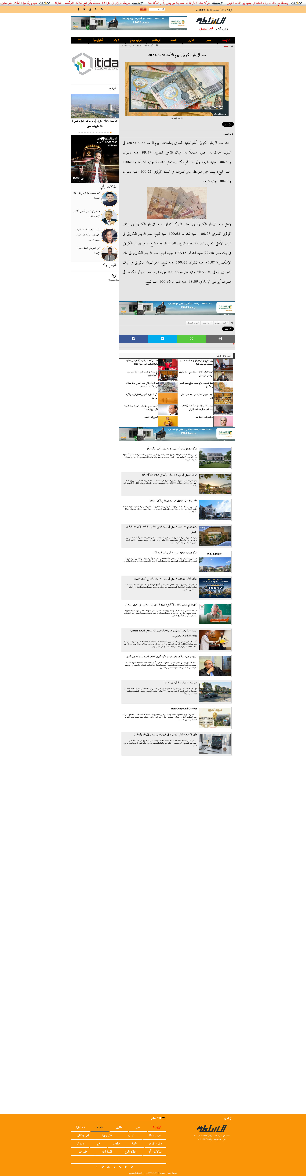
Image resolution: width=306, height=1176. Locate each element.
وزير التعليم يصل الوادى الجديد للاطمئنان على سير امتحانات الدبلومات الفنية (196, 362)
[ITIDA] (95, 64)
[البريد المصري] (95, 159)
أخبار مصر (206, 323)
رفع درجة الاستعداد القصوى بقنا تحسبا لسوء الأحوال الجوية (142, 373)
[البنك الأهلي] (177, 309)
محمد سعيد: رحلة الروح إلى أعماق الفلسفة (86, 195)
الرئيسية (226, 40)
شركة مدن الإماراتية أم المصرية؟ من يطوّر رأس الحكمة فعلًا (209, 3)
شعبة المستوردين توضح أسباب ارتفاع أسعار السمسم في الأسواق (196, 385)
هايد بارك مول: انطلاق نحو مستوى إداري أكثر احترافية (38, 3)
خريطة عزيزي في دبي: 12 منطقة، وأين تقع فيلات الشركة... (127, 3)
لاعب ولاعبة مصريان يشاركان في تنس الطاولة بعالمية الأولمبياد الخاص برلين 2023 (142, 362)
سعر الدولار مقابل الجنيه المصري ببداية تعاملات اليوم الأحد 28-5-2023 (142, 385)
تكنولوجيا (98, 40)
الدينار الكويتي (220, 323)
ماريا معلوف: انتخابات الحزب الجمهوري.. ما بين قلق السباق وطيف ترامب (87, 235)
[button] (111, 132)
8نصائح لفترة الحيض (151, 417)
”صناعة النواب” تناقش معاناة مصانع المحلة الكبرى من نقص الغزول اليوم (196, 373)
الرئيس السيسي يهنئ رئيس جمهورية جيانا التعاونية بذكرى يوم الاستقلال (141, 407)
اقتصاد (173, 40)
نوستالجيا (156, 40)
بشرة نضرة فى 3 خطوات (204, 417)
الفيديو (113, 88)
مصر (208, 40)
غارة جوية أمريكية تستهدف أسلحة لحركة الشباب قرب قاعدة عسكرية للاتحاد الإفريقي (196, 407)
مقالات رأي (108, 187)
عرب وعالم (136, 40)
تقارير (191, 40)
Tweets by (114, 280)
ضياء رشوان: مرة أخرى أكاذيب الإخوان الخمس (86, 214)
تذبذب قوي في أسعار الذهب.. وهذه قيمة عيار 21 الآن (195, 396)
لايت (117, 40)
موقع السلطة (192, 323)
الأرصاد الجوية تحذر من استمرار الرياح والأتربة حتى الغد (142, 396)
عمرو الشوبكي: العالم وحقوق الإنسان (88, 250)
